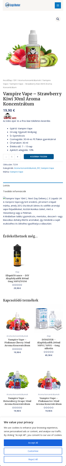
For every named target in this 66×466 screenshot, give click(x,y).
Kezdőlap (7, 80)
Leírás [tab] (6, 185)
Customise (33, 451)
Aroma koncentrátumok (29, 80)
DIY (15, 80)
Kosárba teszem (38, 156)
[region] (33, 441)
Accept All (33, 442)
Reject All (33, 459)
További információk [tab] (14, 191)
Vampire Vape (47, 168)
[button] (58, 19)
